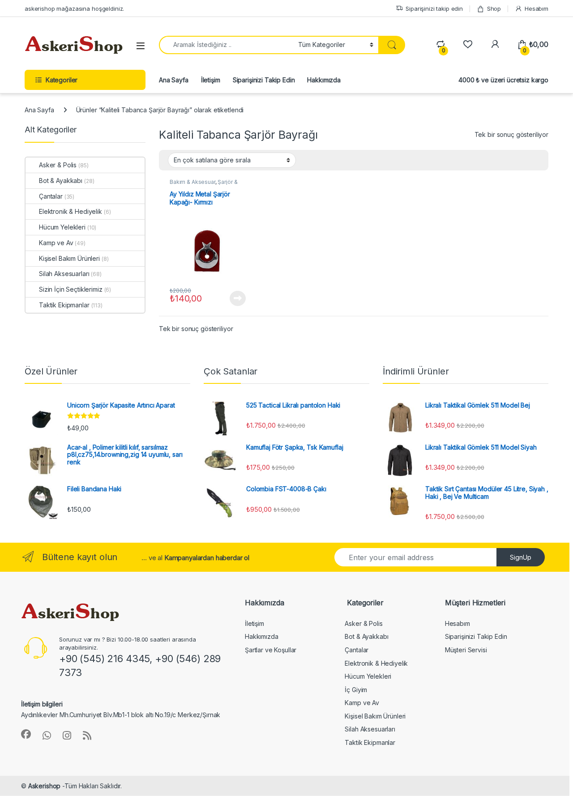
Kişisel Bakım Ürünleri (69, 258)
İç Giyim (356, 689)
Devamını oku (232, 298)
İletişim (210, 80)
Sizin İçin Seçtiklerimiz (71, 289)
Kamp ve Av (56, 243)
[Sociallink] (26, 734)
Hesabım (536, 8)
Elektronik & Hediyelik (70, 211)
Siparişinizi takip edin (434, 8)
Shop (494, 8)
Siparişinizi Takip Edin (264, 80)
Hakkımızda (324, 80)
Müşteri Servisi (466, 650)
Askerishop (44, 786)
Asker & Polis (58, 165)
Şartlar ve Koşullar (270, 650)
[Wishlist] (467, 44)
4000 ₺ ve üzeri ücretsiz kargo (503, 80)
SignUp (520, 557)
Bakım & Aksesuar (192, 182)
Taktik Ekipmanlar (64, 305)
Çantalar (51, 196)
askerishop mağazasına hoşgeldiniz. (74, 8)
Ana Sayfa (173, 80)
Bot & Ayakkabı (60, 180)
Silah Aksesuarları (64, 273)
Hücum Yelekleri (62, 227)
